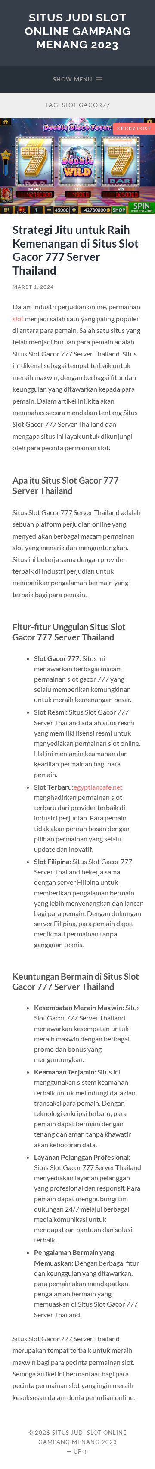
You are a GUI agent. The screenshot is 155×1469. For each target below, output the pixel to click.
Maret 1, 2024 (33, 287)
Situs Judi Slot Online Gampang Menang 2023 (78, 31)
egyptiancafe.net (98, 787)
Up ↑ (81, 1451)
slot (18, 318)
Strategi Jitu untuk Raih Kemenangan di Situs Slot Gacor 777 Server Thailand (75, 250)
